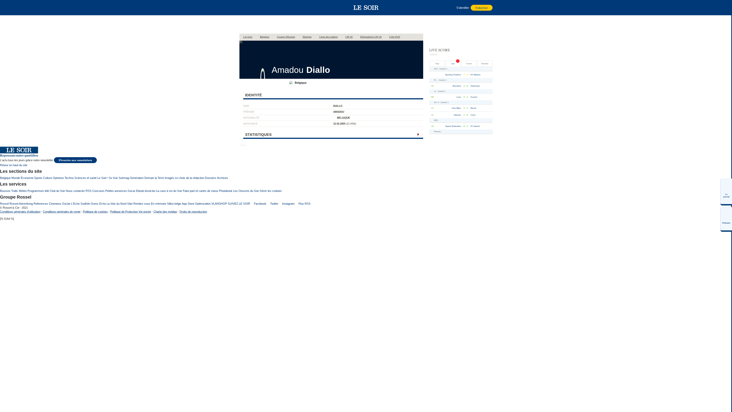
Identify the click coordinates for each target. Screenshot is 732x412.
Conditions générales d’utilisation (20, 211)
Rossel (4, 203)
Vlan (130, 203)
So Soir (113, 177)
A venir (469, 64)
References (41, 203)
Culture (47, 177)
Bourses (5, 190)
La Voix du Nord (116, 203)
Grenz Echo (98, 203)
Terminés (484, 64)
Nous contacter (75, 190)
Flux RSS (304, 203)
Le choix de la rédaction (189, 177)
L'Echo (75, 203)
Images (169, 177)
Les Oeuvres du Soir (246, 190)
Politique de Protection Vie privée (130, 211)
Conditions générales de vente (61, 211)
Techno (69, 177)
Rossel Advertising (21, 203)
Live (453, 64)
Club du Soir (57, 190)
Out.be (66, 203)
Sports (38, 177)
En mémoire (158, 203)
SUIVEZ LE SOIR (239, 203)
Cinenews (55, 203)
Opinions (58, 177)
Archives (222, 177)
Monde (15, 177)
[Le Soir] (366, 7)
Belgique (5, 177)
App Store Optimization (196, 203)
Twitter (273, 203)
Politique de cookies (95, 211)
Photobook (225, 190)
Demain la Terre (154, 177)
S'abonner (481, 7)
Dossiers (210, 177)
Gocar (131, 190)
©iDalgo (242, 145)
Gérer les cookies (271, 190)
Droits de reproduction (193, 211)
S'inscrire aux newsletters (75, 160)
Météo (23, 190)
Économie (27, 177)
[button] (244, 7)
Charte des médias (165, 211)
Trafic (14, 190)
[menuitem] (726, 191)
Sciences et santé (85, 177)
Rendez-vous (141, 203)
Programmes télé (38, 190)
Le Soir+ (102, 177)
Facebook (259, 203)
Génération (137, 177)
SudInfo (85, 203)
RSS (89, 190)
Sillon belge (174, 203)
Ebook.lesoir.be (145, 190)
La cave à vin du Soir (169, 190)
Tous (437, 64)
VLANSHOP (219, 203)
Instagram (288, 203)
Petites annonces (116, 190)
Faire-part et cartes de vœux (200, 190)
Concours (98, 190)
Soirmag (124, 177)
